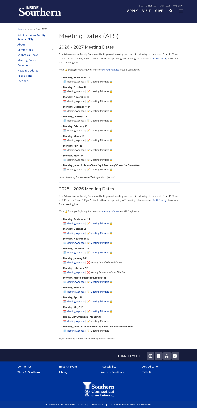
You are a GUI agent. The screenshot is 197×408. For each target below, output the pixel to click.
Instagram (150, 356)
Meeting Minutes (99, 223)
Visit (146, 10)
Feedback (23, 81)
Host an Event (68, 366)
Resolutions (24, 75)
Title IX (146, 372)
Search (171, 11)
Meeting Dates (26, 60)
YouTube (167, 356)
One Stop (178, 5)
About (21, 44)
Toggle (181, 12)
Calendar (165, 5)
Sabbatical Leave (27, 55)
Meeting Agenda (76, 223)
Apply (132, 10)
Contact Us (24, 366)
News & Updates (27, 70)
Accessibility (108, 366)
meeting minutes (110, 69)
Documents (24, 65)
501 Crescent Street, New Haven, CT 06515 (65, 404)
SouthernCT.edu (147, 5)
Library (63, 372)
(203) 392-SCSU (97, 404)
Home (20, 29)
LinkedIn (175, 356)
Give (159, 10)
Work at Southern (28, 372)
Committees (25, 49)
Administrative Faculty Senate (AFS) (31, 37)
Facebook (159, 356)
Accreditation (150, 366)
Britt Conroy (159, 58)
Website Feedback (112, 372)
